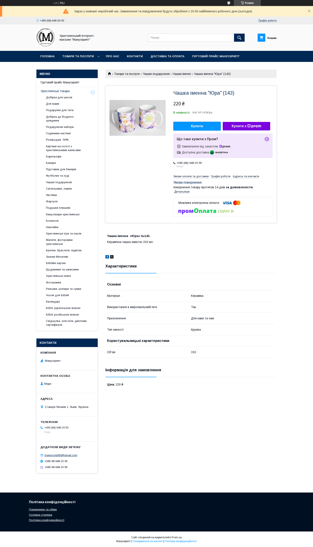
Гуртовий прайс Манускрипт (216, 56)
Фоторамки (53, 282)
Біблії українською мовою (63, 308)
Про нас (112, 56)
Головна (47, 56)
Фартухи (51, 201)
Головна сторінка (40, 514)
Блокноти (52, 220)
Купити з (239, 126)
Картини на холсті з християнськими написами (63, 148)
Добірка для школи (59, 97)
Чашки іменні (182, 74)
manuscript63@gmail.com (61, 455)
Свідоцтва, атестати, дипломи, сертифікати (66, 322)
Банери (51, 162)
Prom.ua (177, 537)
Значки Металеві (57, 256)
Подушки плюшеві (58, 207)
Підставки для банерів (61, 169)
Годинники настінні (58, 133)
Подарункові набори (60, 127)
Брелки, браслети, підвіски (64, 250)
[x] (111, 257)
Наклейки (52, 227)
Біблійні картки (56, 263)
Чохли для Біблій (57, 295)
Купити (197, 126)
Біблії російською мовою (62, 314)
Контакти (135, 56)
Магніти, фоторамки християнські (59, 241)
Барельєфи (53, 156)
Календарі (53, 301)
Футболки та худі (57, 175)
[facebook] (107, 257)
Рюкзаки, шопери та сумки (63, 288)
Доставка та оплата (167, 56)
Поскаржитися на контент (147, 541)
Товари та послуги (78, 56)
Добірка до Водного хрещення (60, 118)
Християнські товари (55, 91)
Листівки (51, 195)
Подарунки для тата (59, 110)
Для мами (52, 103)
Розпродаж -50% (57, 139)
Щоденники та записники (62, 269)
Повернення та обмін (43, 509)
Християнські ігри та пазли (63, 233)
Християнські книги (58, 275)
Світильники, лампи (59, 188)
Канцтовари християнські (62, 214)
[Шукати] (239, 38)
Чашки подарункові (156, 74)
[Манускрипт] (45, 45)
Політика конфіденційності (46, 520)
